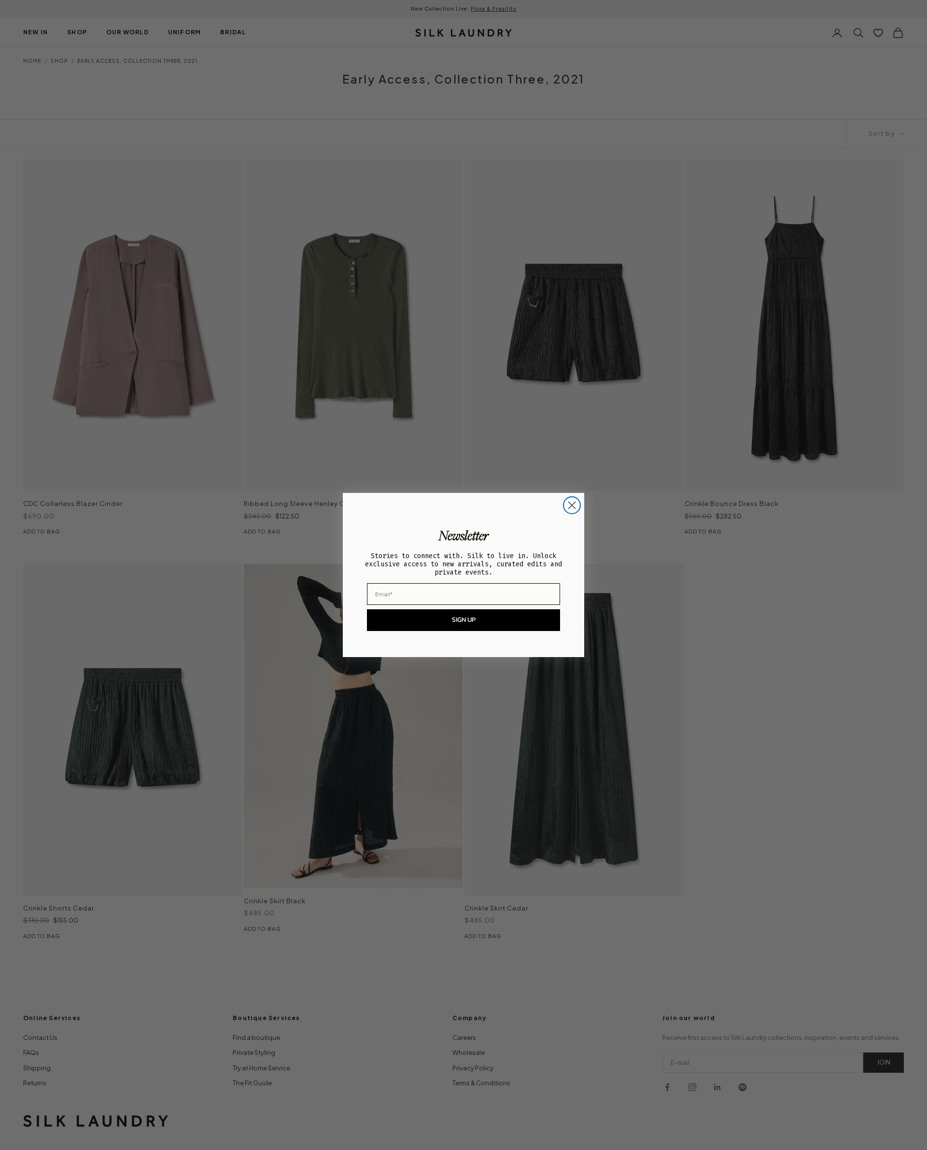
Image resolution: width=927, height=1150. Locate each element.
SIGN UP (464, 620)
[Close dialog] (571, 505)
